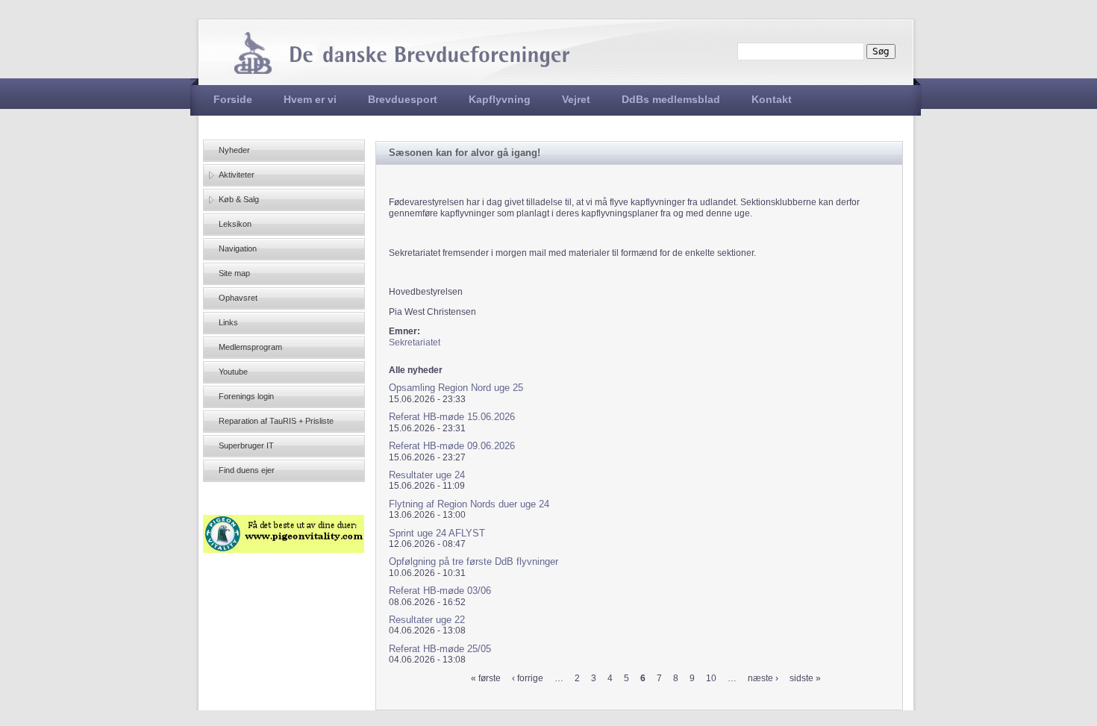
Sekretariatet (414, 342)
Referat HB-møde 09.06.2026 (452, 445)
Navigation (238, 248)
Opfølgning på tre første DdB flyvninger (473, 561)
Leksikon (235, 223)
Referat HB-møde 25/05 (440, 648)
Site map (234, 273)
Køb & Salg (239, 199)
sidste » (805, 678)
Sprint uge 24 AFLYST (437, 533)
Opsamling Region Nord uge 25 (456, 387)
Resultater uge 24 (427, 475)
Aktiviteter (236, 174)
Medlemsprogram (250, 346)
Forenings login (246, 396)
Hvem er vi (310, 99)
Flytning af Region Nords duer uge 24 (469, 504)
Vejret (576, 99)
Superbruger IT (246, 445)
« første (486, 678)
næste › (763, 678)
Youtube (233, 371)
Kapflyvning (500, 99)
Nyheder (234, 149)
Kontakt (771, 99)
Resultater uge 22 (427, 619)
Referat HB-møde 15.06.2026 (452, 416)
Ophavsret (238, 297)
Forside (232, 99)
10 (711, 678)
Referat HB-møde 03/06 (440, 590)
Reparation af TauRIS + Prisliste (276, 420)
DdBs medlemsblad (671, 99)
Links (228, 322)
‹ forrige (527, 678)
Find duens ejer (247, 470)
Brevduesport (402, 99)
